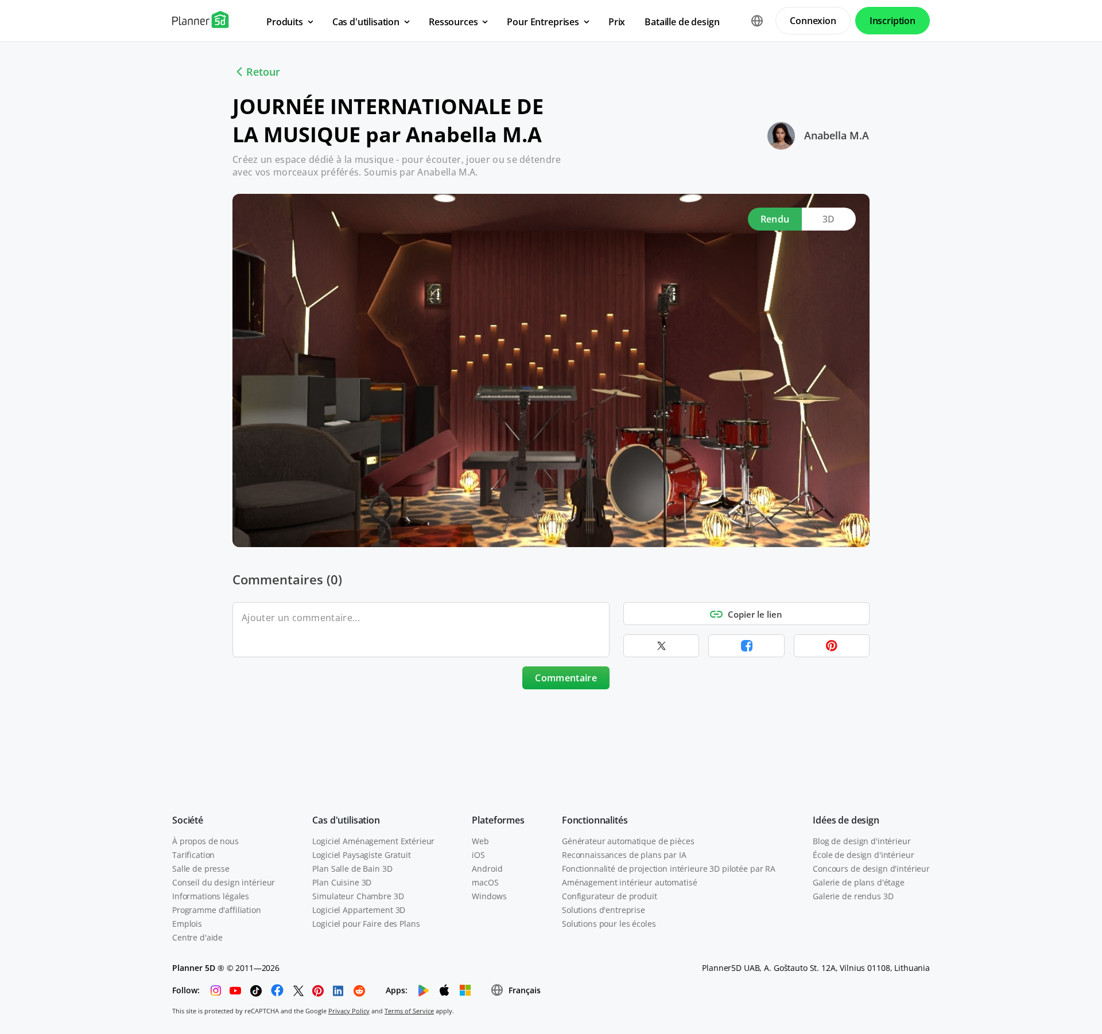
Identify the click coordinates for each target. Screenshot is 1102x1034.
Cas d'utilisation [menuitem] (365, 21)
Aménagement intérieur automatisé (629, 882)
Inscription (892, 20)
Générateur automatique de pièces (628, 841)
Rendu (775, 219)
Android (487, 868)
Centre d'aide (197, 937)
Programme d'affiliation (216, 909)
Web (480, 841)
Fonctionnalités (595, 820)
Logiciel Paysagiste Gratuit (361, 854)
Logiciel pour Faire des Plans (366, 923)
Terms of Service (409, 1010)
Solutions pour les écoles (609, 923)
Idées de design (846, 820)
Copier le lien (755, 614)
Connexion (813, 20)
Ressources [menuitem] (453, 21)
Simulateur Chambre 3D (357, 896)
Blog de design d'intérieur (861, 841)
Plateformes (498, 820)
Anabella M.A (836, 135)
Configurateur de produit (609, 896)
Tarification (193, 854)
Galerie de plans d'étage (859, 882)
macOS (485, 882)
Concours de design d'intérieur (871, 868)
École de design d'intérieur (863, 854)
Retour (263, 72)
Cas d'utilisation (345, 820)
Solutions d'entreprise (603, 909)
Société (187, 820)
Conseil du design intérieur (223, 882)
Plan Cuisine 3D (341, 882)
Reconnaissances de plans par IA (624, 854)
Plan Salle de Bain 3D (352, 868)
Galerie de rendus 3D (853, 896)
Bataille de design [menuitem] (682, 21)
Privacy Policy (349, 1010)
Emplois (187, 923)
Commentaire (566, 678)
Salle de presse (201, 868)
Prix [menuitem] (616, 21)
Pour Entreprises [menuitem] (543, 21)
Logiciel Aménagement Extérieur (373, 841)
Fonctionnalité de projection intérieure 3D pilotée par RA (668, 868)
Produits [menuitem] (284, 21)
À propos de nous (205, 841)
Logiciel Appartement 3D (358, 909)
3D (828, 219)
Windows (489, 896)
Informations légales (210, 896)
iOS (478, 854)
